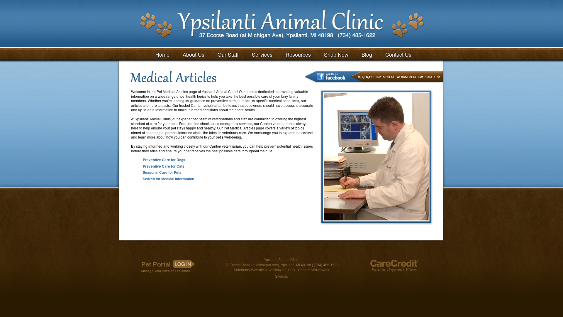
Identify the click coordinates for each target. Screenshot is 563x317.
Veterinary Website (249, 269)
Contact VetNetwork (313, 269)
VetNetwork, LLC (281, 269)
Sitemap (281, 276)
